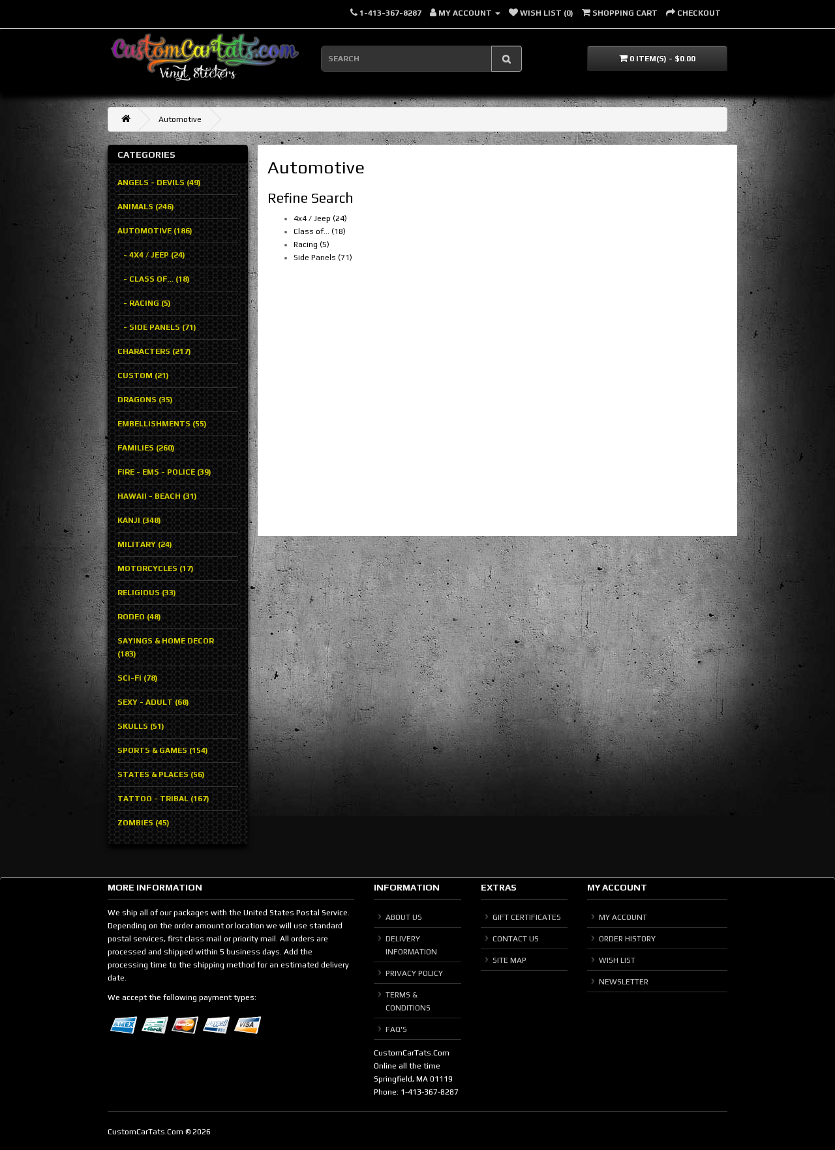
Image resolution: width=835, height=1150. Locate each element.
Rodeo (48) (139, 616)
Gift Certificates (527, 917)
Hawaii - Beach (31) (157, 496)
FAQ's (396, 1029)
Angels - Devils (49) (159, 182)
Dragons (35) (145, 399)
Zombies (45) (143, 822)
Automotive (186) (154, 230)
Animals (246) (145, 206)
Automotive (180, 119)
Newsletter (623, 981)
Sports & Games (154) (162, 750)
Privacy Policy (414, 973)
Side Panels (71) (323, 257)
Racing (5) (311, 244)
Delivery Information (411, 945)
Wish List (617, 960)
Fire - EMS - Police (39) (164, 472)
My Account (623, 917)
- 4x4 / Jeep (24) (151, 254)
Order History (627, 938)
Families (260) (146, 447)
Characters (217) (154, 351)
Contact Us (516, 938)
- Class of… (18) (153, 279)
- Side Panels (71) (156, 327)
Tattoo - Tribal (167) (163, 798)
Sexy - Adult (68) (153, 702)
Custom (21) (143, 375)
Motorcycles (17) (155, 568)
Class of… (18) (320, 231)
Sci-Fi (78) (137, 678)
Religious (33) (146, 592)
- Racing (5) (144, 303)
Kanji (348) (139, 520)
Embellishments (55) (162, 423)
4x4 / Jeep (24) (320, 218)
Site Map (509, 960)
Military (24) (144, 544)
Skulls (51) (140, 726)
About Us (404, 917)
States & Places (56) (161, 774)
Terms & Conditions (408, 1001)
